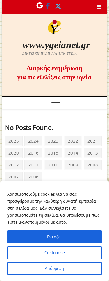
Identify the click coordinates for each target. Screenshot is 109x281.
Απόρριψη (54, 268)
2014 (72, 153)
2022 (72, 141)
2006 (33, 177)
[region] (54, 231)
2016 (33, 153)
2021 (92, 141)
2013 (92, 153)
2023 (53, 141)
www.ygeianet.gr (56, 44)
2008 (92, 165)
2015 (53, 153)
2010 (53, 165)
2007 (13, 177)
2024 (33, 141)
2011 (33, 165)
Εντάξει (54, 237)
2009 (72, 165)
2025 (13, 141)
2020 (13, 153)
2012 (13, 165)
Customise (54, 252)
